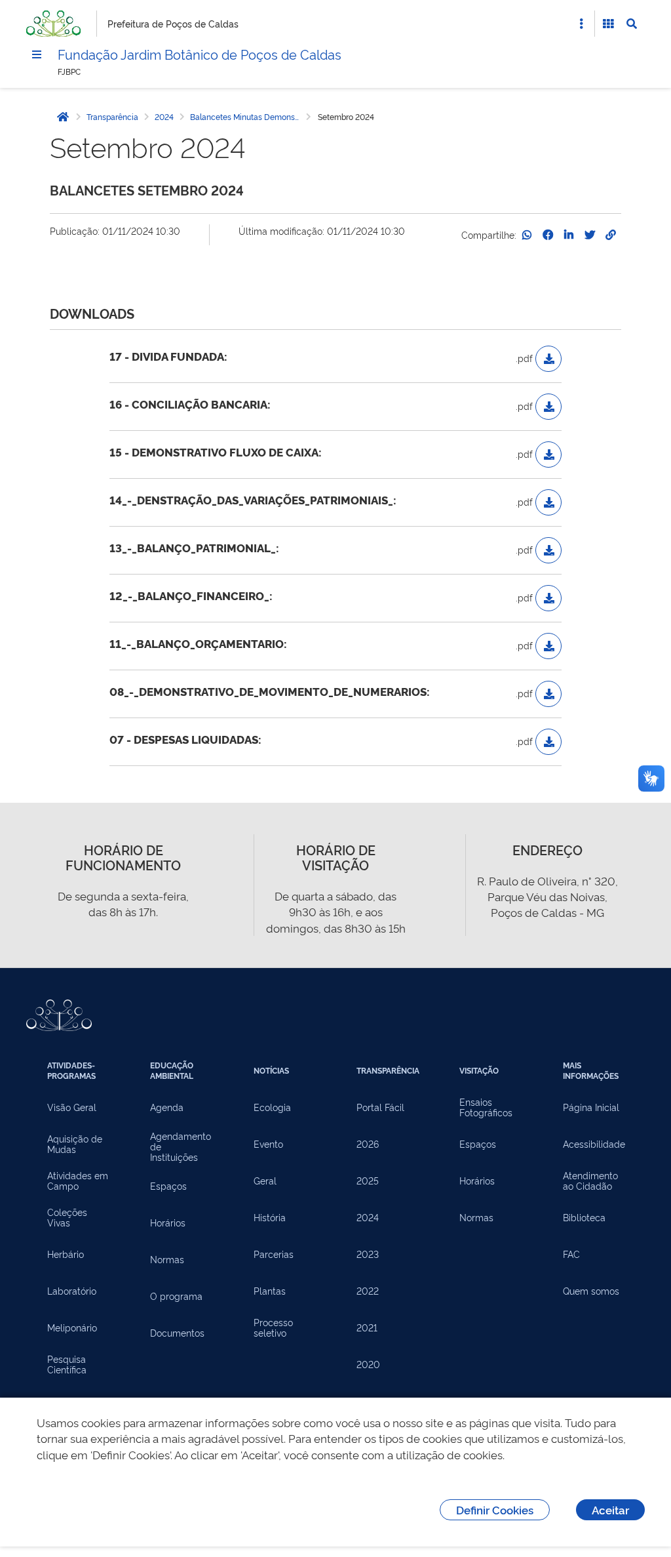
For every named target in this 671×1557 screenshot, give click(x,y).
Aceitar (610, 1509)
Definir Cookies (494, 1509)
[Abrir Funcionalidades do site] (608, 23)
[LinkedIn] (568, 234)
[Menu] (36, 54)
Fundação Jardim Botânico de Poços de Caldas (199, 54)
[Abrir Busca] (632, 23)
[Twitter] (589, 234)
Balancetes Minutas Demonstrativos (247, 116)
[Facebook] (547, 234)
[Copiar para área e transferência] (610, 234)
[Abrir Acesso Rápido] (581, 23)
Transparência (112, 116)
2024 (164, 116)
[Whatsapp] (526, 234)
